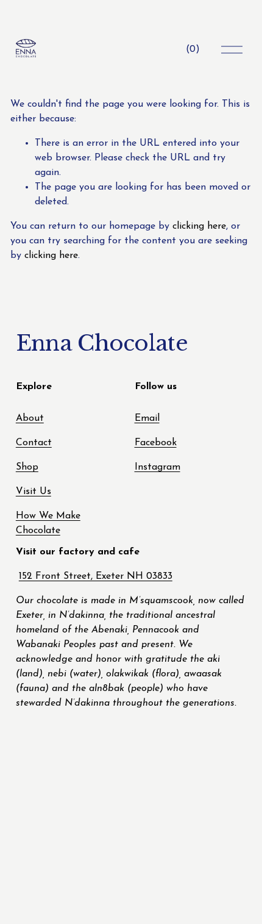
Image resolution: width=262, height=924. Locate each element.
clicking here (199, 226)
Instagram (157, 467)
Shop (27, 467)
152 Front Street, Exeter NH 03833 (95, 576)
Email (147, 418)
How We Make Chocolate (48, 523)
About (30, 418)
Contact (34, 443)
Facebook (156, 443)
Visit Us (33, 491)
